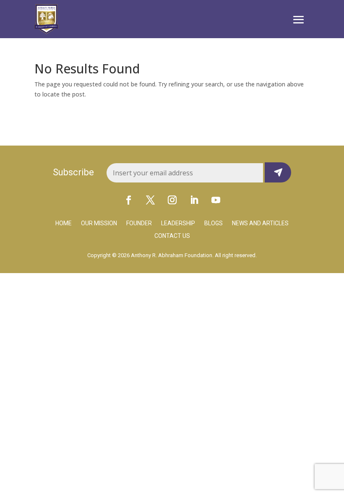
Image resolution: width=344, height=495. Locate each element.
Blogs (213, 223)
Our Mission (99, 223)
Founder (139, 223)
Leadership (178, 223)
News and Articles (260, 223)
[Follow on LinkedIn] (194, 199)
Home (63, 223)
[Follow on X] (150, 199)
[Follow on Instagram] (172, 199)
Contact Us (172, 236)
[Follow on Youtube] (215, 199)
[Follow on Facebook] (128, 199)
